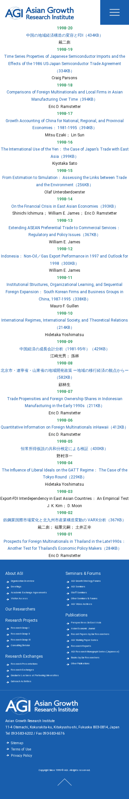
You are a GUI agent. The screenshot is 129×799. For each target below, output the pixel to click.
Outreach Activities (21, 681)
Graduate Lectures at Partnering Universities (35, 675)
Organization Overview (22, 580)
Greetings (16, 586)
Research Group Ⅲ (21, 639)
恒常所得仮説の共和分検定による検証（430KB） (64, 448)
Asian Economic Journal (83, 628)
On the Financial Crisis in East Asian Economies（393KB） (64, 206)
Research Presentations (24, 663)
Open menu (114, 12)
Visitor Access (19, 598)
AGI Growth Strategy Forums (86, 580)
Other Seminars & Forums (84, 598)
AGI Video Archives (81, 604)
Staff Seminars (79, 592)
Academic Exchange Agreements (29, 592)
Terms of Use (21, 749)
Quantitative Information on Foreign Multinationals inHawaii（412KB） (64, 427)
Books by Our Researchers (85, 657)
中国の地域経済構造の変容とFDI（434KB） (64, 35)
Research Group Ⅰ (20, 627)
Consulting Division (20, 645)
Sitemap (17, 743)
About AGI (14, 573)
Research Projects (21, 620)
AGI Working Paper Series (84, 640)
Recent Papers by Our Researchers (90, 634)
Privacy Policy (21, 755)
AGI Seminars (78, 586)
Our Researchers (20, 609)
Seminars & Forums (83, 573)
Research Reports (81, 645)
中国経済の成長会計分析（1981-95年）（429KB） (65, 349)
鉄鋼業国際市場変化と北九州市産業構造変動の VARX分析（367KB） (64, 520)
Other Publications (80, 663)
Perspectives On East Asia (86, 622)
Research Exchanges (24, 656)
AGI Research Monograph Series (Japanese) (95, 651)
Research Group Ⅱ (20, 633)
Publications (76, 615)
